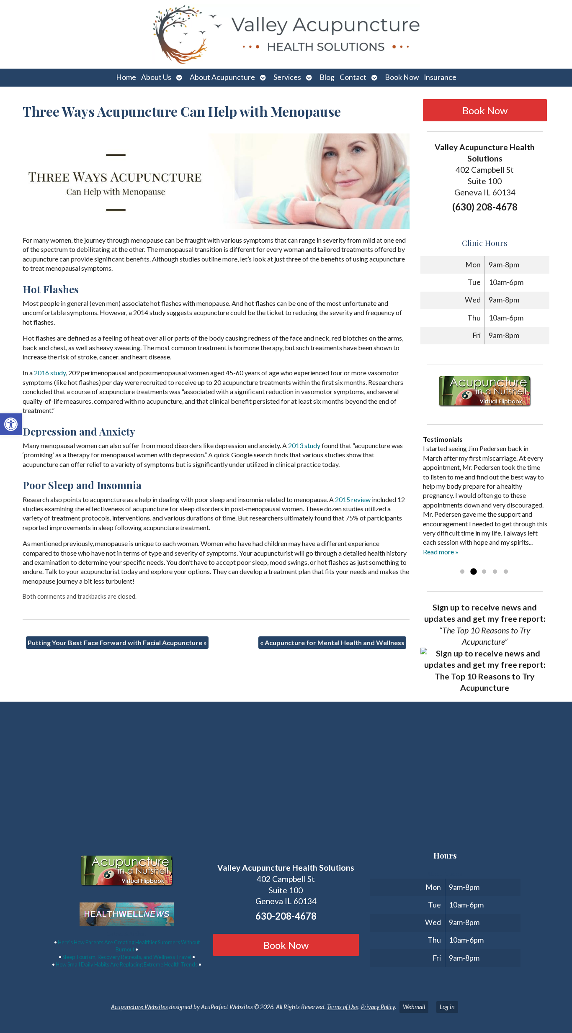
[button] (11, 424)
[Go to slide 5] (506, 572)
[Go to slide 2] (473, 572)
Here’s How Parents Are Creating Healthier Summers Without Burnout (129, 946)
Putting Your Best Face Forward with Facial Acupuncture (117, 642)
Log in (447, 1006)
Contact (353, 77)
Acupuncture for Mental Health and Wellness (332, 642)
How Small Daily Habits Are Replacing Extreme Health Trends (127, 964)
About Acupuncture (222, 77)
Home (126, 77)
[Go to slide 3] (484, 572)
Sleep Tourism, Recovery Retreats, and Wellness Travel (126, 957)
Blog (327, 77)
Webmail (414, 1006)
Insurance (440, 77)
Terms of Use (342, 1006)
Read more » (441, 552)
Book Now (402, 77)
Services (287, 77)
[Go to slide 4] (495, 572)
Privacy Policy (378, 1006)
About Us (156, 77)
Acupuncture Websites (139, 1006)
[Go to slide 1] (462, 572)
